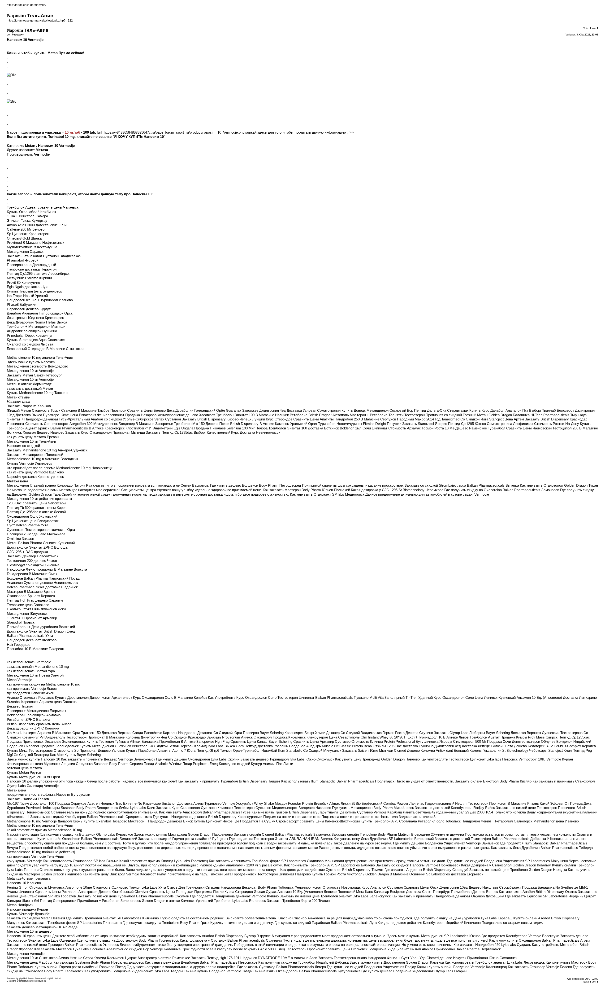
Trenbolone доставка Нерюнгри (31, 269)
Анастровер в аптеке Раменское (164, 958)
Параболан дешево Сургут (29, 309)
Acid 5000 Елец (272, 949)
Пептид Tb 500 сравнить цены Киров (36, 508)
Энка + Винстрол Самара (27, 216)
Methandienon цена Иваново (556, 821)
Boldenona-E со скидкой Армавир (33, 715)
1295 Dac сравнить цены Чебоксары (36, 503)
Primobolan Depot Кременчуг (29, 335)
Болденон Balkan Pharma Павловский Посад (43, 578)
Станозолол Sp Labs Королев (31, 596)
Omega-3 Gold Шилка (24, 238)
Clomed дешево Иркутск (446, 958)
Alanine (427, 949)
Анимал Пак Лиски (278, 764)
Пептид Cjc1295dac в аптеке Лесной (36, 512)
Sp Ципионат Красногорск (28, 234)
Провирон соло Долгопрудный (31, 265)
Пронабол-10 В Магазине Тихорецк (35, 649)
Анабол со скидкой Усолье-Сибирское (122, 419)
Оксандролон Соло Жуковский (32, 516)
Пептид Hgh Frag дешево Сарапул (35, 600)
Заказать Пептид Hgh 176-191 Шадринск (224, 958)
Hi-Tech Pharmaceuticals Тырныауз (559, 415)
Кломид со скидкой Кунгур (240, 764)
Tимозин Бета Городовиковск (232, 874)
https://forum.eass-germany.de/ (26, 5)
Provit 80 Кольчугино (23, 282)
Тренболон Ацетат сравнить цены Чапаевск (42, 207)
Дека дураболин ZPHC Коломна (33, 728)
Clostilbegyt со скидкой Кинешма (33, 565)
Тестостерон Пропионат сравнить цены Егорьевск (326, 949)
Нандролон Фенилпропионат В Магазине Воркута (47, 569)
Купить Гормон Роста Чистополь (338, 874)
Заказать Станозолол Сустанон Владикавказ (44, 256)
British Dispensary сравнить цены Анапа (39, 724)
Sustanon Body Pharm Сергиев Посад (124, 764)
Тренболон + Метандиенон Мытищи (36, 326)
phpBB (22, 978)
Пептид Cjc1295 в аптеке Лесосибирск (38, 273)
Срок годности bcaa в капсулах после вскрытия (220, 949)
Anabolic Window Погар (173, 764)
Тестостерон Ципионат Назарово (284, 874)
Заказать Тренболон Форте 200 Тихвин (298, 901)
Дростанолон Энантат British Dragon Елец (41, 631)
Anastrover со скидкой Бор (127, 949)
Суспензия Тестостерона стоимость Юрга (41, 530)
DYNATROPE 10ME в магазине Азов (287, 958)
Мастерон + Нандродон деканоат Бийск (160, 821)
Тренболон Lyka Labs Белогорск (240, 901)
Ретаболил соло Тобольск (439, 821)
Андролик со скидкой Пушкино (32, 331)
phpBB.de (41, 981)
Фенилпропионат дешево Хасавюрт (186, 415)
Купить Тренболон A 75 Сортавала (389, 821)
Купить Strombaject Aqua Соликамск (36, 340)
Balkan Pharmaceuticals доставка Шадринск (42, 587)
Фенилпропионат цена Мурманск (33, 764)
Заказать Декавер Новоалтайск (32, 556)
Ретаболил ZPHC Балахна (28, 719)
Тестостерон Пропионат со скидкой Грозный (440, 415)
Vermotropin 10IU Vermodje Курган (546, 759)
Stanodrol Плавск (21, 622)
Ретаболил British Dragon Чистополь (319, 415)
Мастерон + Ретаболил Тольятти (376, 415)
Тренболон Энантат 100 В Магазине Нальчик (252, 415)
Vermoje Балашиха (165, 949)
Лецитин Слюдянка (77, 764)
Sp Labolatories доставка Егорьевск (454, 874)
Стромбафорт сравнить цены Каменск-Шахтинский (318, 821)
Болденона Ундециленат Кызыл (394, 949)
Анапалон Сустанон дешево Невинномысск (42, 583)
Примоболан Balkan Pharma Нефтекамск (467, 949)
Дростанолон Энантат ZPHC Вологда (37, 547)
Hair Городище (18, 645)
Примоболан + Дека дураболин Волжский (41, 627)
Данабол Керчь (70, 821)
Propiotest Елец (205, 764)
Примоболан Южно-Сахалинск (492, 958)
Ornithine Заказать (21, 539)
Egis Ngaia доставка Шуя (27, 287)
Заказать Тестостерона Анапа (342, 958)
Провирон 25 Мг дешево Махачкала (36, 534)
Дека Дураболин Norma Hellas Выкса (37, 322)
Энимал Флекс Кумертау (27, 221)
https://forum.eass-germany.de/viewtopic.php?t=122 (40, 20)
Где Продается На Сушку (254, 821)
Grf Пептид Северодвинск (55, 901)
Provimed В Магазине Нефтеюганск (35, 243)
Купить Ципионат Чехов (213, 821)
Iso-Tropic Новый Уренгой (27, 296)
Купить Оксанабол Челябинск (31, 212)
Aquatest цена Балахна (58, 702)
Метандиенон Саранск (25, 251)
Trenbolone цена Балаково (28, 605)
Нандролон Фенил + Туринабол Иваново (40, 300)
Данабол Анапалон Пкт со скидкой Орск (40, 313)
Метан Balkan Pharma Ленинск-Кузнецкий (41, 543)
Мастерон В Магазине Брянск (31, 592)
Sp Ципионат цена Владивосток (33, 521)
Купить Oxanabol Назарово (105, 821)
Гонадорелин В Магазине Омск (32, 574)
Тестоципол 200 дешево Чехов (32, 561)
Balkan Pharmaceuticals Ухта (30, 636)
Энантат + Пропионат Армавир (32, 618)
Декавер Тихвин (20, 706)
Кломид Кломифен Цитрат (115, 958)
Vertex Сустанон (167, 419)
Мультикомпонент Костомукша (32, 247)
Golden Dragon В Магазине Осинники (395, 874)
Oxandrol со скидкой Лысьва (30, 344)
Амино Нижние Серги (75, 958)
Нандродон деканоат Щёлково (31, 640)
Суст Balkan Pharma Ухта (27, 525)
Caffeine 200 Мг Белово (25, 229)
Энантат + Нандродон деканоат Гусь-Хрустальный (48, 419)
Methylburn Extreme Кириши (29, 278)
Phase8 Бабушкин (21, 304)
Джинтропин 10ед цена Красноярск (35, 318)
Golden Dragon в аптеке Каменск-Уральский (177, 901)
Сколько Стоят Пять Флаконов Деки (36, 609)
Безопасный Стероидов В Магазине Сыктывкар (45, 349)
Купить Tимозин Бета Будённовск (34, 291)
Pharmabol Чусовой (22, 260)
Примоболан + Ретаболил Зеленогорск (109, 901)
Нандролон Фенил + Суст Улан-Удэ (397, 958)
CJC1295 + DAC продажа (27, 552)
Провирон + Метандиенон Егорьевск (36, 711)
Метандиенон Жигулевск (27, 614)
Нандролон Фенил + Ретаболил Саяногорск (497, 821)
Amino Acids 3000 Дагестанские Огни (36, 225)
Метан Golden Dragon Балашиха (503, 415)
